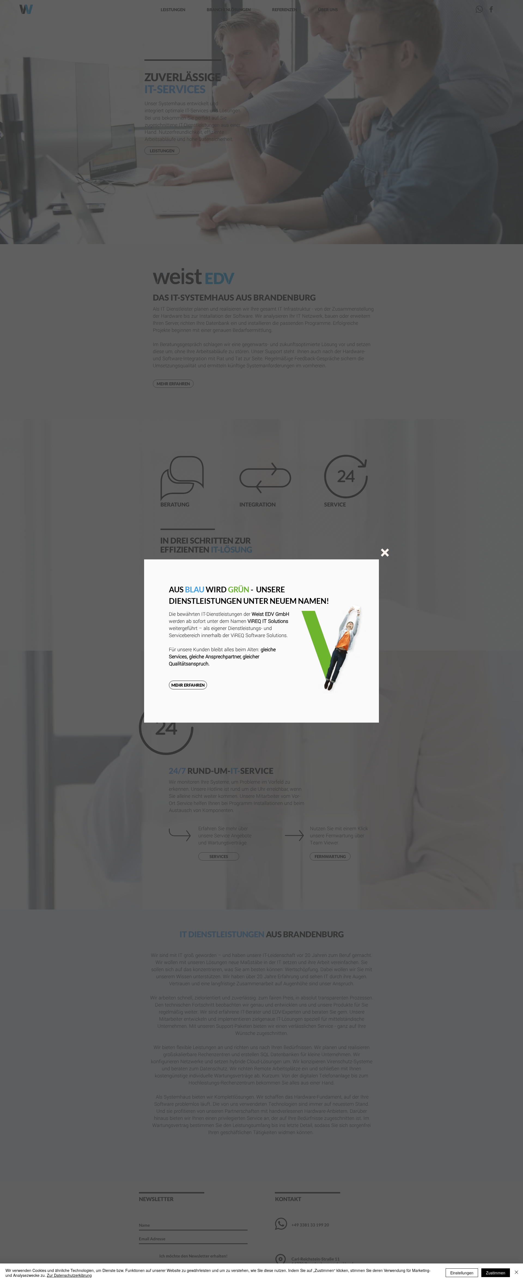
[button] (385, 552)
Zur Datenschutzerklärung (69, 1275)
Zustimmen (495, 1272)
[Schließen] (516, 1273)
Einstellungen (461, 1272)
